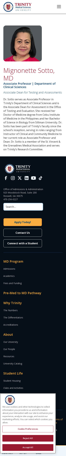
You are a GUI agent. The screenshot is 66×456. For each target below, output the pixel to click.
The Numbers (10, 310)
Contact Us (23, 232)
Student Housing (12, 380)
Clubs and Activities (13, 387)
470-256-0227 (10, 199)
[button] (59, 6)
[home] (17, 7)
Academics (9, 275)
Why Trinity (12, 303)
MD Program (13, 261)
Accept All (28, 447)
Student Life (13, 373)
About (8, 334)
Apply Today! (22, 222)
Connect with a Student (22, 243)
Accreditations (10, 324)
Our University (10, 341)
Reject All (28, 438)
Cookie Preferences (28, 428)
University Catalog (12, 363)
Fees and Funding (12, 283)
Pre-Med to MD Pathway (22, 293)
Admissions (9, 268)
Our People (9, 349)
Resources (8, 356)
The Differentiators (13, 317)
